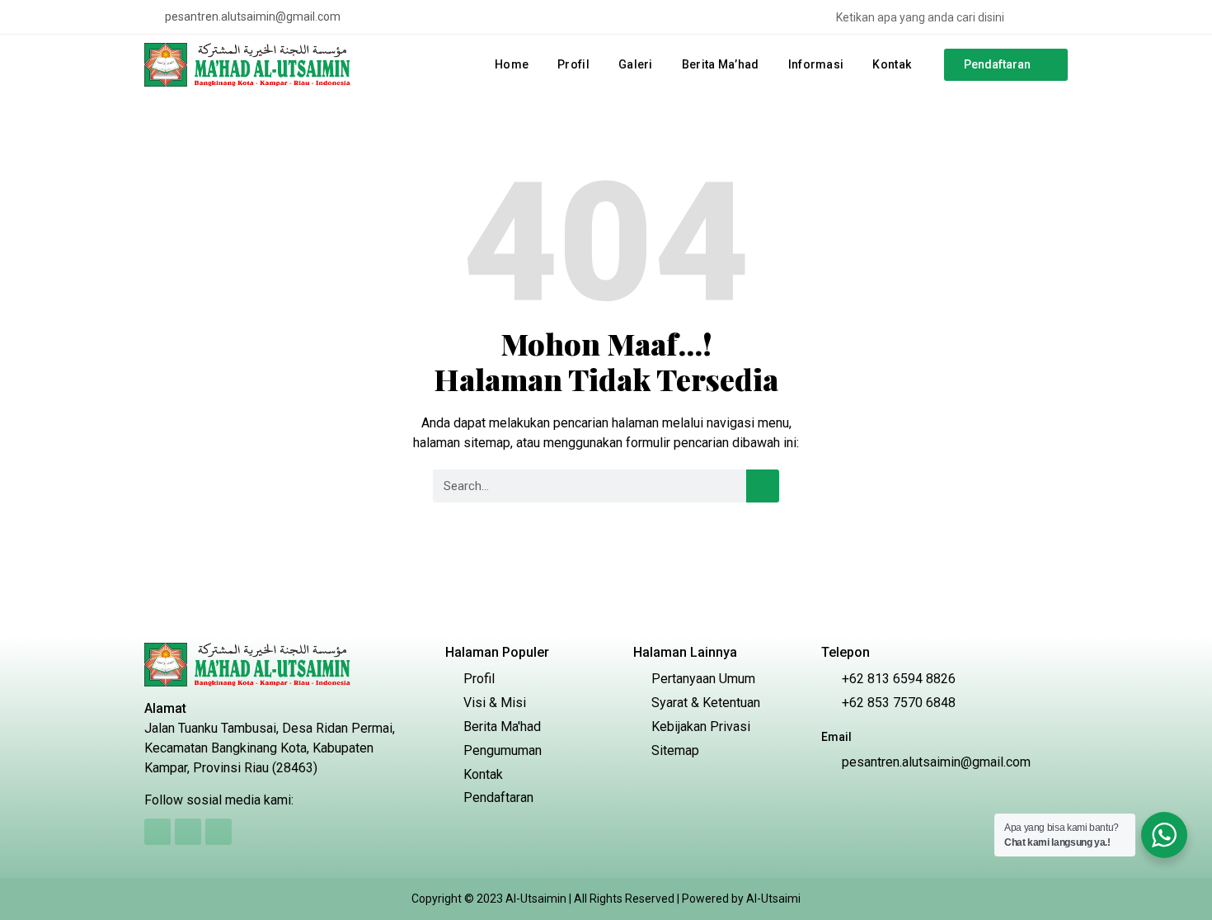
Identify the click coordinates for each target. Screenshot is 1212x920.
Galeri (635, 64)
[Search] (1059, 17)
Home (511, 64)
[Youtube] (440, 17)
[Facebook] (389, 17)
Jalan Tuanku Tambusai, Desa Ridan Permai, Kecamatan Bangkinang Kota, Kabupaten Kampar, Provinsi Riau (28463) (269, 748)
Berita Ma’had (720, 64)
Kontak (891, 64)
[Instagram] (414, 17)
